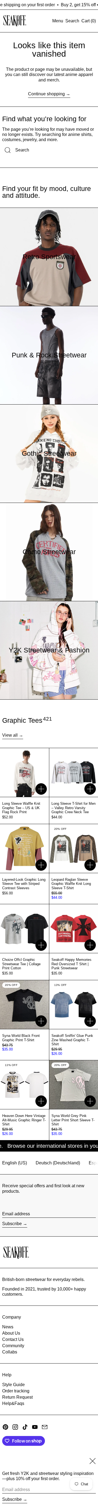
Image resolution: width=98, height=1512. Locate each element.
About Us (11, 1333)
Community (13, 1345)
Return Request (17, 1397)
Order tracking (15, 1391)
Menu (57, 21)
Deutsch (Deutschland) (58, 1163)
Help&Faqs (13, 1403)
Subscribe (12, 1223)
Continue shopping (46, 94)
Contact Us (13, 1339)
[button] (72, 21)
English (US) (14, 1163)
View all (10, 735)
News (7, 1327)
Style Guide (13, 1384)
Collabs (9, 1352)
